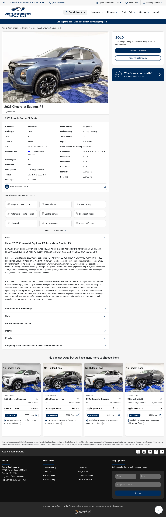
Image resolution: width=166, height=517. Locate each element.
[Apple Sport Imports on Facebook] (137, 451)
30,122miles (156, 402)
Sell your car (83, 471)
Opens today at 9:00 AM (109, 2)
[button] (24, 2)
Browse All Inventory (138, 51)
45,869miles (115, 402)
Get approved (49, 475)
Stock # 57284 (9, 396)
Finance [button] (111, 12)
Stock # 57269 (132, 396)
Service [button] (142, 12)
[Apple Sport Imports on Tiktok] (155, 451)
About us (47, 471)
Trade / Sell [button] (127, 12)
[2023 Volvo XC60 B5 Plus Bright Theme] (144, 377)
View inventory (49, 467)
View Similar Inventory (138, 58)
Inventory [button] (95, 12)
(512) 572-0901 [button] (58, 2)
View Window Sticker (19, 186)
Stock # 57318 (50, 396)
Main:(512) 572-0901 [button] (15, 476)
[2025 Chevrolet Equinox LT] (21, 377)
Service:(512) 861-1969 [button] (16, 480)
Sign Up (138, 493)
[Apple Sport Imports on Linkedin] (161, 451)
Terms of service (85, 479)
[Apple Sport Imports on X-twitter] (143, 451)
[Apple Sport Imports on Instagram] (149, 451)
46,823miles (33, 402)
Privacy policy (49, 479)
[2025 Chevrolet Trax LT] (62, 377)
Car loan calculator (86, 475)
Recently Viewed (153, 2)
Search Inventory (77, 12)
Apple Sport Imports (10, 28)
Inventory (26, 28)
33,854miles (74, 402)
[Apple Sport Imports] (18, 12)
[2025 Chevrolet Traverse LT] (103, 377)
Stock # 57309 (91, 396)
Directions (82, 467)
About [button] (156, 12)
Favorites (133, 2)
